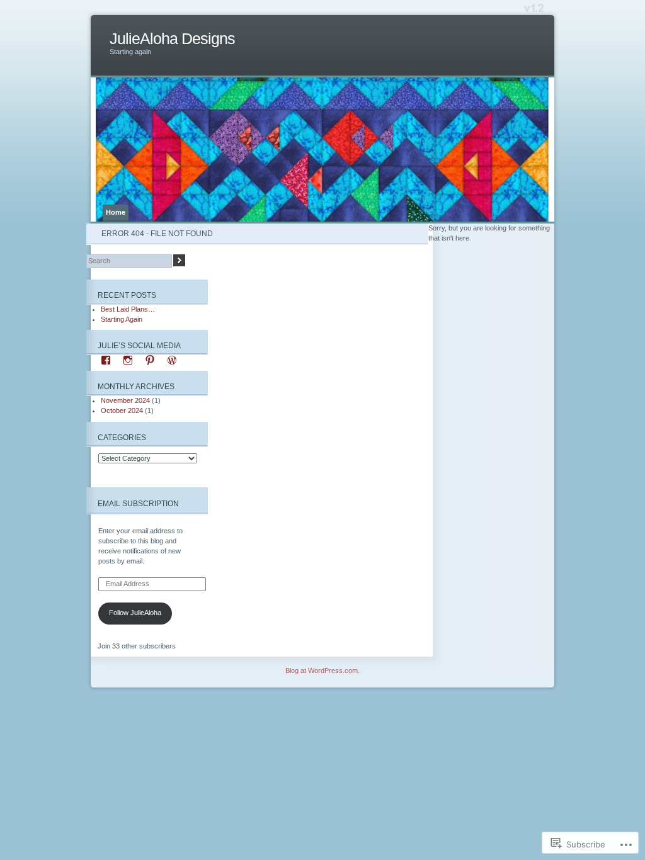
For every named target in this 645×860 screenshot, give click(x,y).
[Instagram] (128, 360)
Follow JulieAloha (135, 612)
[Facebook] (106, 360)
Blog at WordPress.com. (322, 670)
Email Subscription (138, 503)
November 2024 (125, 400)
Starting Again (121, 319)
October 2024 (122, 410)
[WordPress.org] (172, 360)
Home (115, 212)
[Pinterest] (150, 360)
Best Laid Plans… (128, 309)
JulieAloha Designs (172, 38)
